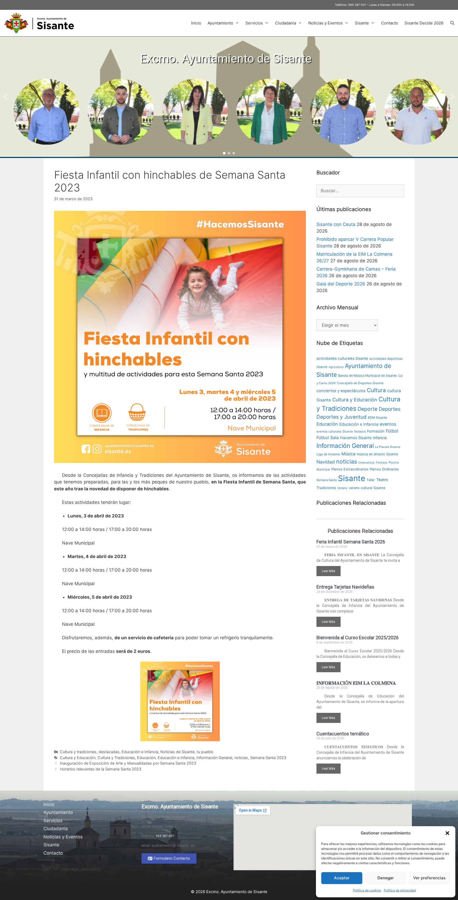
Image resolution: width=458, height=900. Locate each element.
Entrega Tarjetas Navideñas (345, 587)
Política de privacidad (400, 890)
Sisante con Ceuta (335, 224)
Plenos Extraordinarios (349, 469)
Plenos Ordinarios (384, 469)
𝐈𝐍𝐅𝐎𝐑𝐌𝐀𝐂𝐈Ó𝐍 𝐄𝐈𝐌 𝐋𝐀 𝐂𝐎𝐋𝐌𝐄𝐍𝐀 (356, 683)
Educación (146, 757)
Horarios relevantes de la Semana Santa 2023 (100, 769)
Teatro (382, 479)
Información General (214, 757)
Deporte (367, 409)
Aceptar (342, 877)
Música (348, 453)
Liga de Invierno (328, 454)
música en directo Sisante (377, 454)
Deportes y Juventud (341, 417)
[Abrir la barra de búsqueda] (452, 23)
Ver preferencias (429, 877)
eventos (388, 424)
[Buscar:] (360, 190)
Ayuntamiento (220, 22)
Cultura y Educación (77, 757)
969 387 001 (357, 5)
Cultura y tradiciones (78, 751)
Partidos (381, 462)
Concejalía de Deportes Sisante (360, 383)
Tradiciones (326, 488)
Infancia (380, 437)
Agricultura (336, 367)
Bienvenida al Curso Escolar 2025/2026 (357, 637)
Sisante (362, 22)
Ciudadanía (285, 22)
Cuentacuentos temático (342, 733)
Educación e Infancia (140, 751)
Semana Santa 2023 (268, 757)
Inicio (196, 22)
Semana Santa (326, 480)
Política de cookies (367, 890)
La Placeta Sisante (387, 447)
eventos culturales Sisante (334, 431)
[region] (229, 97)
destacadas (109, 751)
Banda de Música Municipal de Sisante (367, 376)
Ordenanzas (366, 462)
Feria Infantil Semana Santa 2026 (350, 542)
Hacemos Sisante (356, 437)
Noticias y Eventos (325, 22)
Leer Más (328, 571)
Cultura (376, 390)
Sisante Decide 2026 (423, 22)
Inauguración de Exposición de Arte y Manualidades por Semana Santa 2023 (128, 763)
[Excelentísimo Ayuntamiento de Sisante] (41, 23)
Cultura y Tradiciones (116, 757)
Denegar (385, 877)
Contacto (389, 22)
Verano (342, 488)
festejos (360, 431)
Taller (371, 480)
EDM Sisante (377, 417)
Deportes (389, 409)
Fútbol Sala (327, 437)
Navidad (325, 462)
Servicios (254, 22)
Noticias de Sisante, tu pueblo (186, 751)
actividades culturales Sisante (342, 358)
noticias (241, 757)
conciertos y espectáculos (340, 390)
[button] (447, 833)
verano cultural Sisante (367, 488)
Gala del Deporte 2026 (340, 283)
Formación (376, 431)
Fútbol (392, 431)
